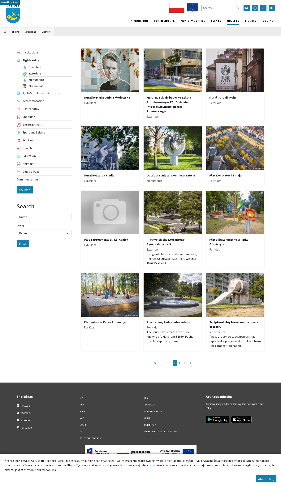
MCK (146, 398)
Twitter (25, 413)
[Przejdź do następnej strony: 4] (184, 363)
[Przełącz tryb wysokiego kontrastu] (247, 8)
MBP (82, 404)
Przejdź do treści (10, 2)
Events (216, 20)
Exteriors (46, 31)
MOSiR (83, 425)
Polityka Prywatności (91, 438)
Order (20, 226)
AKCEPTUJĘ (266, 479)
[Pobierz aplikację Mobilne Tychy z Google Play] (217, 419)
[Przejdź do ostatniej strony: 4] (190, 363)
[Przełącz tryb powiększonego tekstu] (255, 8)
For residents (164, 20)
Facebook (26, 405)
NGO (82, 431)
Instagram (26, 428)
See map (24, 190)
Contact (269, 20)
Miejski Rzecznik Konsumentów (160, 431)
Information (139, 20)
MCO (82, 418)
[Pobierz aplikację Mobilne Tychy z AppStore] (241, 419)
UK (272, 8)
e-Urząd (251, 20)
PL (263, 8)
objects (233, 20)
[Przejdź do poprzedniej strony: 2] (161, 363)
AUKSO (83, 411)
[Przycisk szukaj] (237, 8)
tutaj (152, 465)
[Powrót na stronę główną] (4, 32)
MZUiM (147, 418)
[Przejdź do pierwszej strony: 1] (155, 363)
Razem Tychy (150, 425)
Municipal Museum (153, 411)
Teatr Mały (149, 404)
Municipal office (193, 20)
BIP (81, 398)
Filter (22, 243)
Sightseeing (30, 31)
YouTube (25, 420)
